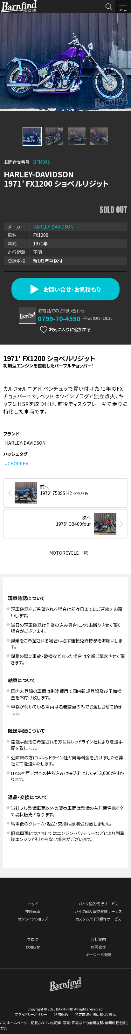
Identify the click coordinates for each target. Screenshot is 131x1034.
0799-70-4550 (59, 318)
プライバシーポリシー (31, 1014)
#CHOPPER (17, 463)
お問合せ (98, 946)
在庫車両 (32, 911)
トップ (33, 903)
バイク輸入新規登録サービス (98, 911)
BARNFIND (19, 12)
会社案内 (98, 939)
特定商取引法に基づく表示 (95, 1014)
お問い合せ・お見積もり (72, 289)
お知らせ (32, 946)
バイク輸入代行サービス (98, 903)
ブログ (32, 939)
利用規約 (61, 1014)
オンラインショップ (33, 918)
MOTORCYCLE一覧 (68, 553)
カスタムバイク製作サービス (98, 918)
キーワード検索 (98, 954)
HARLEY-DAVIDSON (53, 226)
